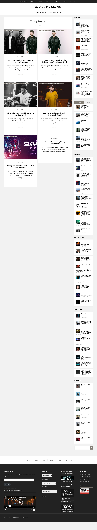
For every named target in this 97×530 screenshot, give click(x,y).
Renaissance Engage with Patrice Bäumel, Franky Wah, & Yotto (86, 322)
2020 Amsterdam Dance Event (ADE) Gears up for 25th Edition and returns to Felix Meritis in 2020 (86, 331)
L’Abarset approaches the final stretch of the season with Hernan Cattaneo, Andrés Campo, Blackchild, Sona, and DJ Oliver (83, 278)
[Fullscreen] (34, 510)
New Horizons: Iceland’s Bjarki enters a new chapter (86, 62)
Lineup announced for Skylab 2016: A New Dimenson (20, 167)
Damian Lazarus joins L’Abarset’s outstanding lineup (86, 250)
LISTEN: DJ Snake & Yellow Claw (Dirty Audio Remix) (55, 114)
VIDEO (64, 1)
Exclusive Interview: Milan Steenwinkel (85, 415)
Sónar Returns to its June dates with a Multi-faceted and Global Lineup (85, 349)
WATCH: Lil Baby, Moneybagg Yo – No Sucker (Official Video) (86, 197)
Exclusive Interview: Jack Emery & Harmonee (85, 431)
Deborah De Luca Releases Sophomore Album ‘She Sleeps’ (86, 315)
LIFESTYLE (56, 1)
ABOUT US (72, 1)
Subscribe (7, 484)
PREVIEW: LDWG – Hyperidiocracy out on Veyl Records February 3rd (86, 356)
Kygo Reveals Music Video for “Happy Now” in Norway (86, 114)
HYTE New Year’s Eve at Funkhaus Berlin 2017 (85, 145)
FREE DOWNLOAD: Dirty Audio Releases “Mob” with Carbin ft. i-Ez (54, 61)
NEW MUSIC (18, 30)
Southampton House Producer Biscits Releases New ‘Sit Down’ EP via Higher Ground (86, 213)
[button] (20, 502)
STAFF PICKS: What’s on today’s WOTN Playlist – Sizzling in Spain (85, 78)
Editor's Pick (78, 309)
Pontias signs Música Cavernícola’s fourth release (86, 230)
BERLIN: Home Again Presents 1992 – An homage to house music (85, 190)
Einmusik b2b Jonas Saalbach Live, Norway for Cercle (86, 85)
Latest (88, 102)
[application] (20, 502)
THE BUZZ (33, 1)
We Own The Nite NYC (48, 7)
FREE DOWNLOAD (47, 30)
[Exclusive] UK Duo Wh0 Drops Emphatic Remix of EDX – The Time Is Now (86, 175)
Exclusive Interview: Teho (85, 423)
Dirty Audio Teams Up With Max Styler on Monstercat (20, 114)
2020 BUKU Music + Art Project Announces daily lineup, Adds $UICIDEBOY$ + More (86, 40)
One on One (78, 380)
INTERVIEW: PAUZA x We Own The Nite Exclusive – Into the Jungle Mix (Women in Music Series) (86, 93)
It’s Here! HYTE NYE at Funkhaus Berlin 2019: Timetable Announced (86, 364)
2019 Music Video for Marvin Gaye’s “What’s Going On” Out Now (86, 69)
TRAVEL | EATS (79, 238)
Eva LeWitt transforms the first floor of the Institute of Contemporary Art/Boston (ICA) (86, 24)
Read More (20, 74)
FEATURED (23, 1)
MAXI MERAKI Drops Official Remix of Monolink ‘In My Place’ (86, 159)
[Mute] (31, 510)
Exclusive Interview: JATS (85, 385)
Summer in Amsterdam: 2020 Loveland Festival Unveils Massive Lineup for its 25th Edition (83, 340)
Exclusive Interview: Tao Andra (85, 392)
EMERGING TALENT (8, 30)
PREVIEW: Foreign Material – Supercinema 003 (85, 205)
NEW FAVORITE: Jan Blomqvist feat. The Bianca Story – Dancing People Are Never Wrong (86, 138)
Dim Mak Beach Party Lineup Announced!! (54, 143)
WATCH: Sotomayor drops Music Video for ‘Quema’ (86, 47)
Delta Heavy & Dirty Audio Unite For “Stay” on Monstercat (20, 61)
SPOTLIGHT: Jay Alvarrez (84, 121)
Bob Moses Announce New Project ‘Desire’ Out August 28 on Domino (86, 182)
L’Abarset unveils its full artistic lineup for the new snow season (86, 294)
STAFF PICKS (61, 30)
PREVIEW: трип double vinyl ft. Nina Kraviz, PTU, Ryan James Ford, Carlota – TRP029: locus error (86, 372)
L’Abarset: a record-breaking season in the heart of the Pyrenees (85, 243)
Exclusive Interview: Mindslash (85, 400)
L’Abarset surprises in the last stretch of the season (86, 301)
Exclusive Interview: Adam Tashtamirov (85, 408)
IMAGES (48, 1)
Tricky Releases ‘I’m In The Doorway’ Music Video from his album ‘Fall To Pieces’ (86, 167)
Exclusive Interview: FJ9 (85, 438)
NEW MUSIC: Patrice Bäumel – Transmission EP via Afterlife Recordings (85, 32)
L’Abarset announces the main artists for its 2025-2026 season (86, 258)
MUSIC (41, 1)
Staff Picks (77, 18)
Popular (79, 102)
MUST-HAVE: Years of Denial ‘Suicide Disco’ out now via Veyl (86, 54)
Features (77, 154)
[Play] (6, 510)
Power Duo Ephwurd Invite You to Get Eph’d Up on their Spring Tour (85, 130)
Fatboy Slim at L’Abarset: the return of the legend (86, 286)
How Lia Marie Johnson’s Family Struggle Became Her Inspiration (86, 107)
